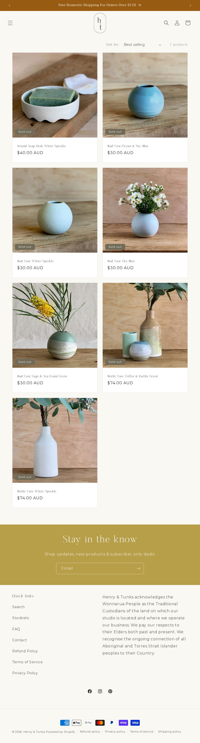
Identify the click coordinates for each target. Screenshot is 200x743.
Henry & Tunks (34, 731)
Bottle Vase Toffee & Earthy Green (133, 376)
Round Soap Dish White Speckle (41, 146)
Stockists (20, 618)
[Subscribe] (138, 568)
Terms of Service (27, 662)
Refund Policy (25, 651)
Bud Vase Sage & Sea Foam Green (42, 376)
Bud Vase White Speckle (35, 261)
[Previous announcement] (9, 5)
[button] (10, 23)
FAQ (16, 629)
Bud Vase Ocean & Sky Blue (128, 146)
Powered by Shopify (60, 731)
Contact (19, 640)
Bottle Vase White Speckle (36, 491)
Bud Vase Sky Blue (121, 261)
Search (18, 607)
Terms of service (141, 731)
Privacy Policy (25, 673)
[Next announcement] (190, 5)
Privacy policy (115, 731)
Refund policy (90, 731)
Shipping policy (169, 731)
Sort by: (112, 45)
